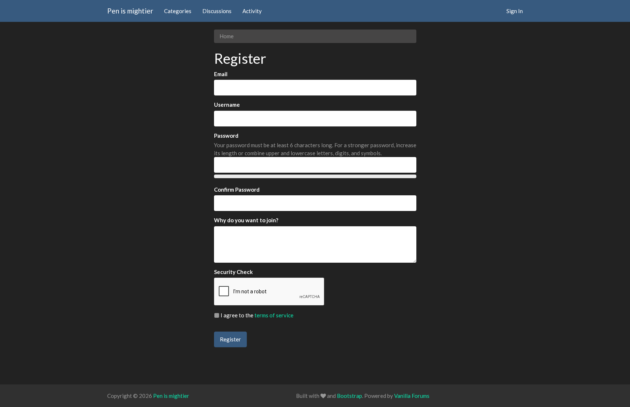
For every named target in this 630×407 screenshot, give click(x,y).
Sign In (514, 11)
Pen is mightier (130, 11)
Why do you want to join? (246, 220)
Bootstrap (349, 395)
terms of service (273, 315)
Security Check (233, 272)
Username (227, 104)
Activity (252, 11)
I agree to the (256, 315)
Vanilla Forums (411, 395)
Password (226, 135)
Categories (177, 11)
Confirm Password (237, 189)
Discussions (217, 11)
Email (221, 74)
